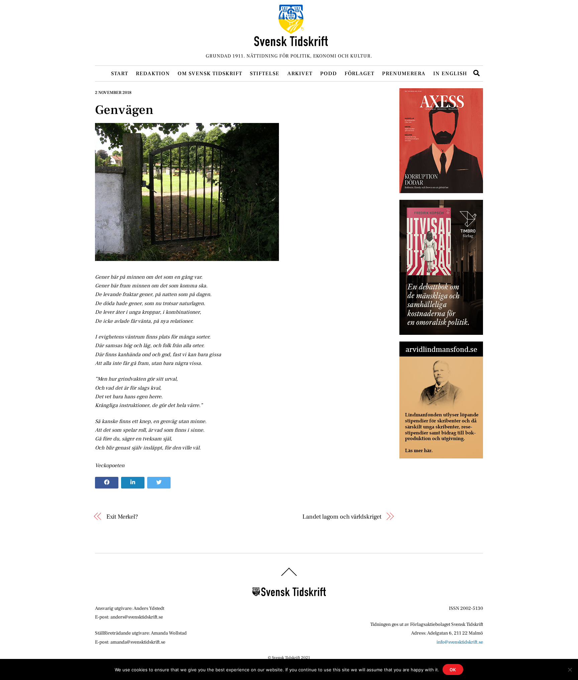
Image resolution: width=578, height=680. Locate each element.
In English (450, 73)
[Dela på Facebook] (106, 483)
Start (119, 73)
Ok (453, 669)
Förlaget (359, 73)
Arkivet (299, 73)
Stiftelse (264, 73)
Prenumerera (403, 73)
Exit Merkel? (122, 517)
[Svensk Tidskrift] (291, 43)
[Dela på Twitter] (159, 483)
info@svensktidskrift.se (460, 642)
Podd (328, 73)
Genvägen (124, 110)
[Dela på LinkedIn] (132, 483)
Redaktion (153, 73)
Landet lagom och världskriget (341, 517)
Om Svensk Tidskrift (210, 73)
